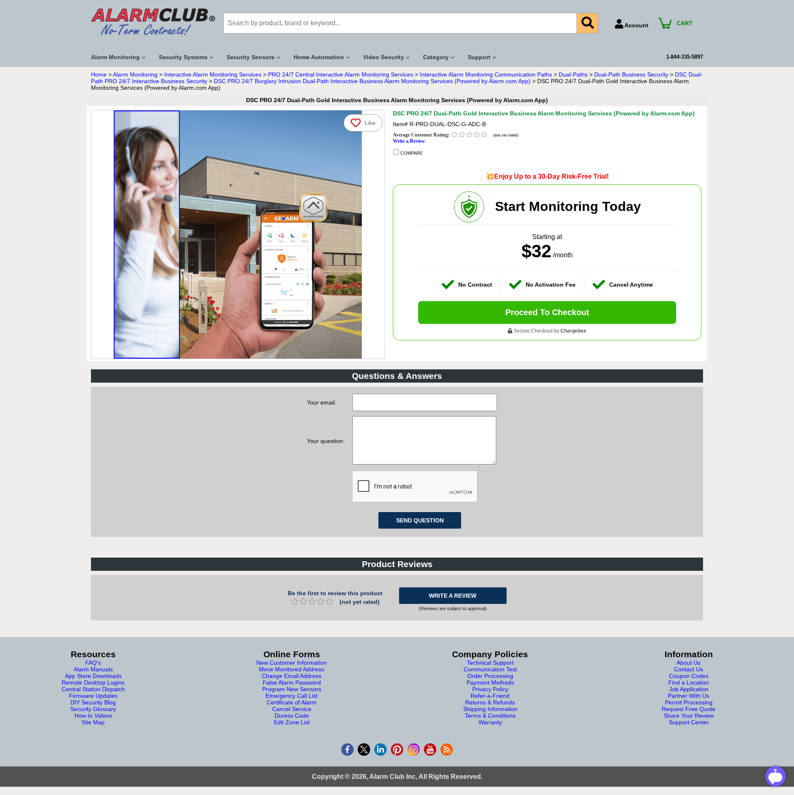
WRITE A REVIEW (452, 595)
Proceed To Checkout (547, 312)
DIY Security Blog (93, 702)
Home (99, 74)
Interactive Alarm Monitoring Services (212, 74)
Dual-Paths (573, 74)
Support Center (689, 722)
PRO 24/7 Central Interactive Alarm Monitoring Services (340, 74)
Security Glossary (93, 709)
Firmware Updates (93, 695)
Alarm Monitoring (135, 74)
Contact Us (688, 669)
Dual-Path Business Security (631, 74)
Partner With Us (688, 695)
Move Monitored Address (291, 669)
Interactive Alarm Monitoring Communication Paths (486, 74)
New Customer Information (291, 662)
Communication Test (490, 669)
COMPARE (411, 153)
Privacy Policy (490, 689)
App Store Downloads (93, 676)
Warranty (490, 722)
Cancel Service (291, 709)
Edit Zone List (292, 722)
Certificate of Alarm (291, 702)
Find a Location (688, 682)
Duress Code (292, 715)
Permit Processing (689, 702)
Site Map (93, 722)
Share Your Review (689, 715)
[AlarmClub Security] (153, 21)
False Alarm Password (292, 682)
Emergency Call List (291, 695)
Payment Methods (490, 682)
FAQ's (93, 662)
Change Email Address (291, 676)
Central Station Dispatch (93, 689)
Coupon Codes (688, 676)
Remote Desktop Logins (93, 682)
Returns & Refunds (490, 702)
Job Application (688, 689)
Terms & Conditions (490, 715)
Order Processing (490, 676)
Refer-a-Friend (490, 695)
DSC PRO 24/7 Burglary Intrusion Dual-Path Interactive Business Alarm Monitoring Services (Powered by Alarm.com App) (372, 81)
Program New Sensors (291, 689)
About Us (689, 662)
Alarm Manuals (93, 669)
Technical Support (490, 662)
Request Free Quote (688, 709)
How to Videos (93, 715)
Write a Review (409, 141)
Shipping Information (490, 709)
